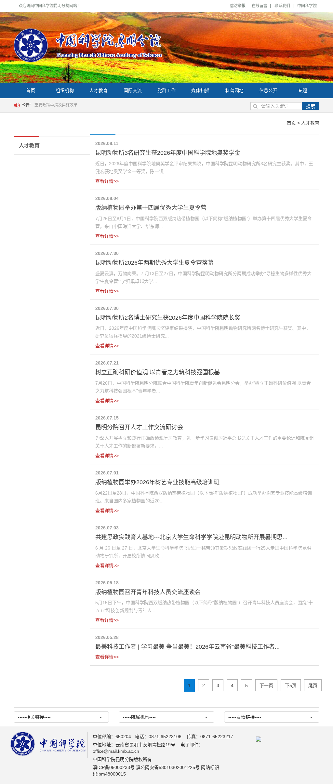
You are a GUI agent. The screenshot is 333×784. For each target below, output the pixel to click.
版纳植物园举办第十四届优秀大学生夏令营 (150, 208)
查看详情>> (107, 181)
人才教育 (98, 90)
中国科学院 (307, 6)
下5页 (291, 685)
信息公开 (268, 90)
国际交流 (133, 90)
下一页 (266, 685)
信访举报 (238, 6)
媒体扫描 (200, 90)
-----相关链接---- (34, 717)
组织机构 (65, 90)
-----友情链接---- (244, 717)
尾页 (312, 685)
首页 (30, 90)
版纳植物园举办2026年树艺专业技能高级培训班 (157, 482)
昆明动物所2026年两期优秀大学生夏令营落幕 (154, 262)
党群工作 (166, 90)
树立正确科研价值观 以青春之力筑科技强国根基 (157, 372)
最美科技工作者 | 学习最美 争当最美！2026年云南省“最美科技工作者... (187, 647)
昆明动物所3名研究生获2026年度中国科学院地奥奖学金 (167, 153)
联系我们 (282, 6)
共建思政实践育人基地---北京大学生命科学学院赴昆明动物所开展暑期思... (191, 537)
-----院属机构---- (139, 717)
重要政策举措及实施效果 (55, 105)
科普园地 (234, 90)
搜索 (310, 106)
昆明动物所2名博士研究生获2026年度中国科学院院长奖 (167, 317)
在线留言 (259, 6)
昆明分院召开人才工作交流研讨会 (139, 427)
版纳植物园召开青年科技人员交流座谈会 (148, 592)
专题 (302, 90)
